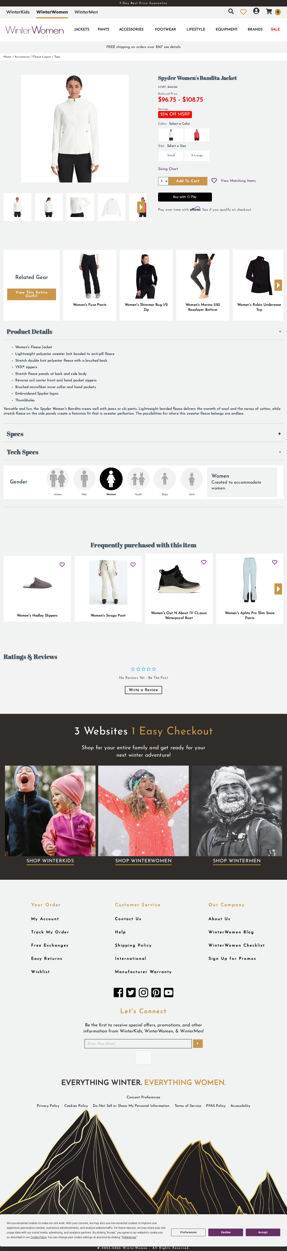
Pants (103, 29)
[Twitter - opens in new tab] (131, 993)
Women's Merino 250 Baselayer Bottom (202, 307)
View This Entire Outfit (32, 294)
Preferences (188, 1232)
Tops (57, 56)
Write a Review (143, 690)
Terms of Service (188, 1106)
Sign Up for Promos (232, 959)
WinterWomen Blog (231, 932)
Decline (225, 1232)
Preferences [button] (129, 1237)
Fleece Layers (42, 56)
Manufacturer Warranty (143, 972)
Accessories (131, 29)
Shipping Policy (133, 945)
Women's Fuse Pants (90, 305)
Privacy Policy (48, 1106)
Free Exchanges (50, 945)
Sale (275, 29)
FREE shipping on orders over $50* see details (143, 47)
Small (171, 155)
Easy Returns (47, 959)
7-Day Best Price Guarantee (143, 3)
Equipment (227, 29)
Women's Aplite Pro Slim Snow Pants (250, 615)
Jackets (81, 29)
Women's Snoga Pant (108, 615)
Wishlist (40, 972)
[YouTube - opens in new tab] (168, 993)
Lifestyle (196, 29)
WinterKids (18, 12)
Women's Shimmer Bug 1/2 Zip (146, 307)
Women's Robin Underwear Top (259, 307)
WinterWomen (52, 12)
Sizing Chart (168, 169)
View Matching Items (238, 181)
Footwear (165, 29)
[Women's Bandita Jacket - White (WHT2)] (17, 205)
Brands (255, 29)
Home (8, 56)
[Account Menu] (256, 12)
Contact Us (128, 919)
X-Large (197, 155)
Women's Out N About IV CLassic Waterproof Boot (179, 615)
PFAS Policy (216, 1106)
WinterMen (86, 12)
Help (120, 932)
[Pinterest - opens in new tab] (156, 993)
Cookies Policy (76, 1106)
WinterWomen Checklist (237, 945)
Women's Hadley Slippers (37, 615)
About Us (219, 919)
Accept (263, 1232)
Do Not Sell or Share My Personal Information (131, 1106)
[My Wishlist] (243, 12)
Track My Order (50, 932)
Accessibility (240, 1106)
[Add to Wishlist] (214, 181)
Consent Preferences (143, 1097)
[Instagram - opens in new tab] (143, 993)
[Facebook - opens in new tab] (118, 993)
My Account (45, 919)
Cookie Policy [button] (38, 1237)
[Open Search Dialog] (231, 12)
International (130, 959)
